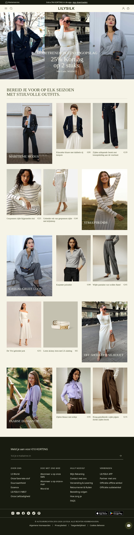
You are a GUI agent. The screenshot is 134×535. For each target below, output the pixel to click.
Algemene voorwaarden (40, 525)
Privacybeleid (60, 525)
